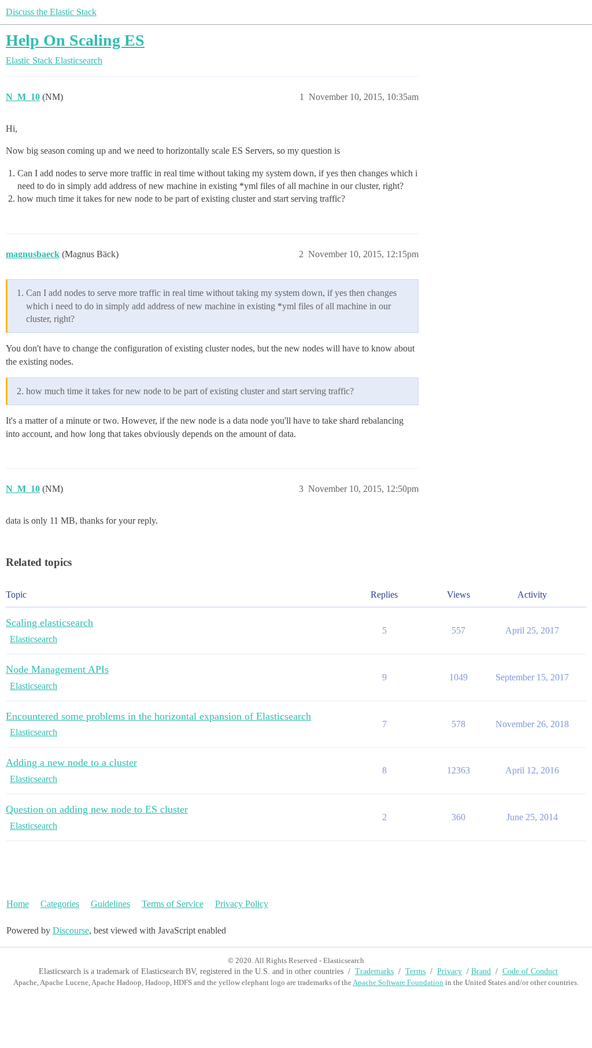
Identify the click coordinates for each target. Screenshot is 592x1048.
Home (17, 904)
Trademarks (374, 971)
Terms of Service (173, 904)
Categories (59, 904)
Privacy (449, 971)
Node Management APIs (57, 669)
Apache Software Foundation (398, 982)
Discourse (71, 930)
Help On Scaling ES (75, 40)
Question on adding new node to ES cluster (97, 809)
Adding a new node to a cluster (71, 762)
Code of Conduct (530, 971)
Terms (415, 971)
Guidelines (110, 904)
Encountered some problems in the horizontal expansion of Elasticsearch (158, 716)
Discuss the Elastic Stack (51, 12)
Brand (481, 971)
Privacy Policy (241, 904)
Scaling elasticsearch (49, 622)
